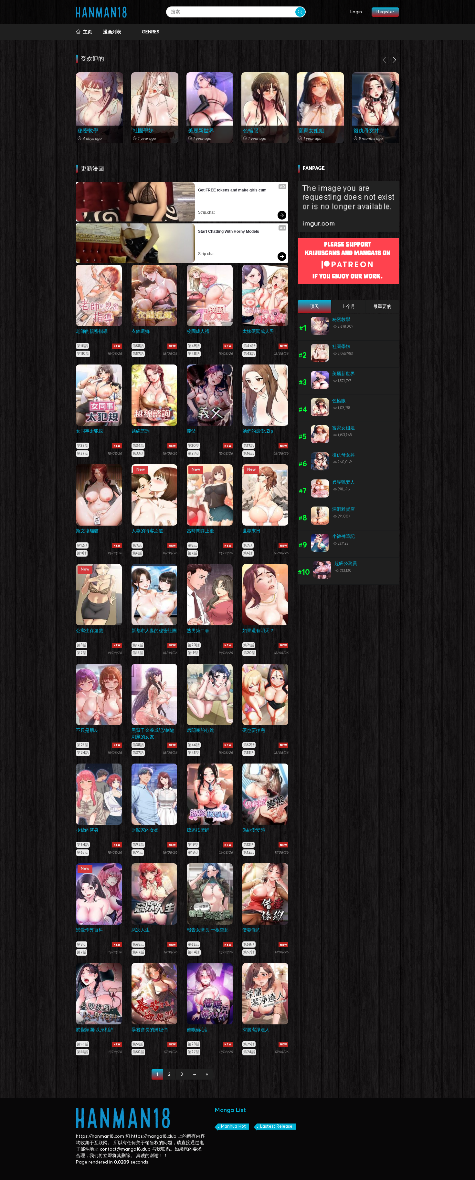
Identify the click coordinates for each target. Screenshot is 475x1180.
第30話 (193, 445)
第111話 (82, 346)
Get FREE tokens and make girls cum (232, 190)
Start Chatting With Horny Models (228, 231)
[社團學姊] (154, 107)
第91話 (137, 852)
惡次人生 (141, 930)
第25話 (82, 745)
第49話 (194, 346)
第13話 (248, 845)
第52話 (249, 745)
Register (385, 12)
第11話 (82, 553)
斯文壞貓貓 (87, 531)
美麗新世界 (201, 130)
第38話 (82, 445)
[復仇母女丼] (375, 107)
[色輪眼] (265, 107)
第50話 (138, 1052)
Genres (150, 32)
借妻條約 (251, 930)
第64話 (83, 845)
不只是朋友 (87, 730)
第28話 (193, 1044)
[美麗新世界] (210, 107)
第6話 (137, 553)
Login (356, 12)
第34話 (138, 445)
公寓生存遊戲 (89, 631)
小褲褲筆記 (343, 536)
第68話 (138, 944)
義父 (191, 431)
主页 (86, 32)
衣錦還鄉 (141, 331)
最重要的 (382, 306)
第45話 (193, 752)
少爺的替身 (87, 830)
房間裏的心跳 (200, 730)
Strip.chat (206, 212)
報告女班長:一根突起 (208, 930)
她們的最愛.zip (257, 431)
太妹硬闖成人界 (258, 331)
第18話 (193, 852)
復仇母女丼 (366, 130)
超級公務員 (345, 563)
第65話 (193, 944)
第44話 (249, 346)
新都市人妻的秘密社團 (154, 631)
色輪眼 (251, 130)
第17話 (248, 445)
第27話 (193, 1052)
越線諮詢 (141, 431)
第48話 (194, 353)
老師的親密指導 (92, 331)
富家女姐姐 (311, 130)
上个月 (348, 306)
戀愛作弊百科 (89, 930)
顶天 (314, 306)
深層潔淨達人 (255, 1030)
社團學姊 (143, 130)
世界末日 (251, 531)
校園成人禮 (198, 331)
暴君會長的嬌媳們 (150, 1030)
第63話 (82, 852)
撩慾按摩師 (198, 830)
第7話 (137, 545)
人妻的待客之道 (147, 531)
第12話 (82, 545)
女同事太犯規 (89, 431)
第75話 (249, 1044)
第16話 (248, 453)
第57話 (138, 353)
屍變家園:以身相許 (94, 1030)
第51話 (248, 752)
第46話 (194, 745)
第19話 (193, 653)
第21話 (248, 645)
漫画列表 (112, 32)
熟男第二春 (198, 631)
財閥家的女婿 (145, 830)
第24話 (83, 752)
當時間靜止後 (200, 531)
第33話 (137, 453)
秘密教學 (88, 130)
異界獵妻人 (343, 482)
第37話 (82, 453)
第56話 (82, 1044)
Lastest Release (276, 1126)
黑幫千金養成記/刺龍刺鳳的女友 (153, 733)
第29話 (193, 453)
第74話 (249, 1052)
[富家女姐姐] (320, 107)
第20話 (194, 645)
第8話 (192, 545)
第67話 (138, 952)
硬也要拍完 (253, 730)
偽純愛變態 (253, 830)
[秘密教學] (99, 107)
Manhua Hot (233, 1126)
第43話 (249, 353)
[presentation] (384, 61)
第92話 (138, 845)
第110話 (83, 353)
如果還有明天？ (258, 631)
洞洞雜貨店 (343, 509)
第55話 (82, 1052)
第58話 (138, 346)
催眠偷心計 (198, 1030)
